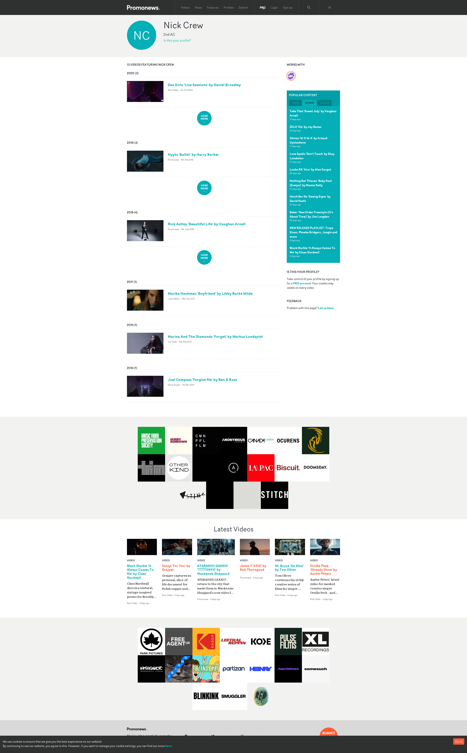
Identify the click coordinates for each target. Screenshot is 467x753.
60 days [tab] (324, 102)
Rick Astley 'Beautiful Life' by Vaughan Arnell (207, 224)
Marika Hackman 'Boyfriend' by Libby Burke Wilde (210, 293)
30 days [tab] (309, 102)
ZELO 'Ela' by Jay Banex (305, 127)
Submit (243, 7)
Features (213, 7)
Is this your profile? (177, 40)
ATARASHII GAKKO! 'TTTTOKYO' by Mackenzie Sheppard (213, 570)
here (168, 746)
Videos (185, 7)
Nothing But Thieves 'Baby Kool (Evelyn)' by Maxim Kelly (311, 183)
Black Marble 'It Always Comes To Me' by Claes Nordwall (312, 250)
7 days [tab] (295, 102)
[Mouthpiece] (291, 74)
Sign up (287, 7)
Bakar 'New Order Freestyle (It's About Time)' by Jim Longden (311, 214)
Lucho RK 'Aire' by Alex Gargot (310, 169)
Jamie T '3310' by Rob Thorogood (253, 568)
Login (274, 7)
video (131, 560)
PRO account (302, 283)
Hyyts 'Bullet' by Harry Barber (193, 154)
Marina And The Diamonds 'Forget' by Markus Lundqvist (215, 336)
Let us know (326, 308)
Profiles (229, 7)
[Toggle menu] (329, 7)
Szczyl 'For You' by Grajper (176, 568)
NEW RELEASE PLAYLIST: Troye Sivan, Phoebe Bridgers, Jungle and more (313, 232)
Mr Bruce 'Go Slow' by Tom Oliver (289, 568)
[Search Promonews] (308, 7)
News (198, 7)
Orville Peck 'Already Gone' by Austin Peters (323, 570)
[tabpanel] (313, 184)
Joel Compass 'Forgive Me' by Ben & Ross (202, 379)
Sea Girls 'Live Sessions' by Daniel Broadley (204, 84)
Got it (458, 742)
